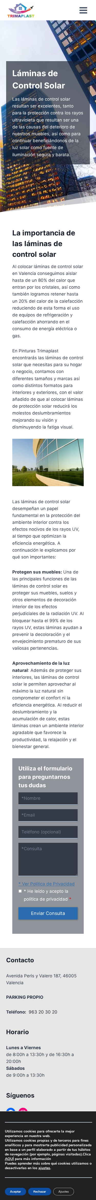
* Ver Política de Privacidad (46, 883)
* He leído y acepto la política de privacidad (47, 895)
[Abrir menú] (83, 10)
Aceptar (15, 1192)
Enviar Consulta (48, 913)
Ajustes (63, 1192)
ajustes (44, 1168)
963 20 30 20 (43, 1012)
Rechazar (39, 1192)
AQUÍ (9, 1158)
